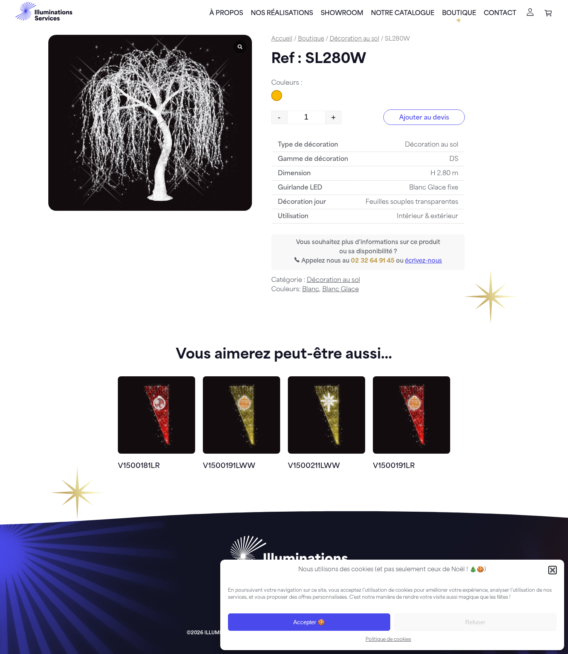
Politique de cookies (388, 639)
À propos (226, 13)
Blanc (310, 290)
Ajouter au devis (424, 118)
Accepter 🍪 (309, 622)
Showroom (342, 13)
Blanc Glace (340, 290)
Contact (500, 13)
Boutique (459, 13)
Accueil (282, 39)
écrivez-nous (423, 261)
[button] (552, 570)
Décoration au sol (354, 39)
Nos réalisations (282, 13)
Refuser (475, 622)
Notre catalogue (402, 13)
